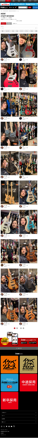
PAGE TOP (20, 348)
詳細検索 (29, 7)
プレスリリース (3, 434)
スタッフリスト (9, 23)
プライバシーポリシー (4, 429)
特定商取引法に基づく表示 (5, 431)
